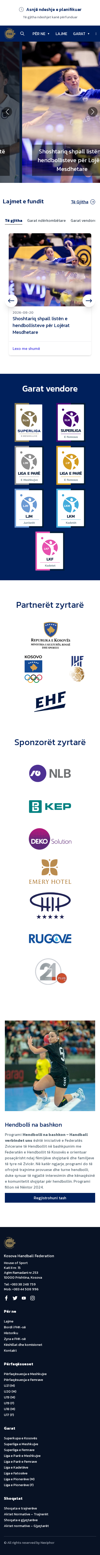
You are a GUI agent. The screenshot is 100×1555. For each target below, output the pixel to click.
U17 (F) (9, 1414)
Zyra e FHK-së (15, 1338)
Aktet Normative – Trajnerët (26, 1514)
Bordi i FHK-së (15, 1327)
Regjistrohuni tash (50, 1198)
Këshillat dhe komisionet (23, 1344)
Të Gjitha (79, 201)
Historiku (11, 1333)
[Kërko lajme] (22, 33)
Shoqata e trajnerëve (20, 1508)
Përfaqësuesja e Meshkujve (25, 1374)
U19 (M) (9, 1397)
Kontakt (10, 1350)
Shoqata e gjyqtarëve (21, 1520)
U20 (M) (10, 1391)
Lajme (8, 1321)
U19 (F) (9, 1403)
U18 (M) (9, 1409)
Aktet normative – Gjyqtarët (26, 1525)
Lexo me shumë (26, 348)
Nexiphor (47, 1542)
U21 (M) (9, 1385)
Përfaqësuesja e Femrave (23, 1379)
